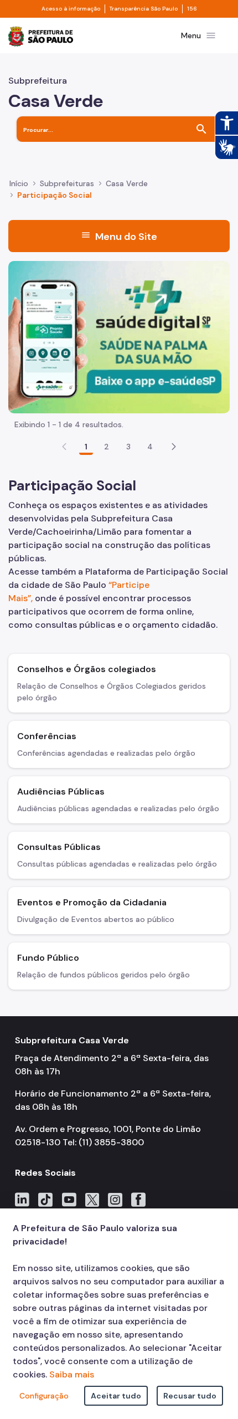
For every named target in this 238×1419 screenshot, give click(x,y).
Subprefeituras (67, 183)
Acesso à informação (71, 9)
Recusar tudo (189, 1396)
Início (18, 183)
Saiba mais (71, 1374)
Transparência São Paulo (144, 9)
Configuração (44, 1396)
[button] (174, 446)
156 (192, 9)
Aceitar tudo (116, 1396)
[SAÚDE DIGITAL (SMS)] (119, 336)
